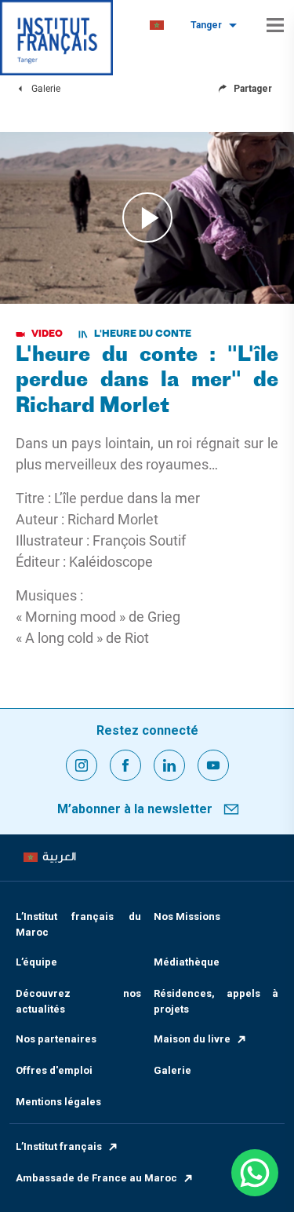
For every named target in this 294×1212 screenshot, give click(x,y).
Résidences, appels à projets (216, 1001)
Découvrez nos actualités (78, 1001)
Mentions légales (58, 1102)
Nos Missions (187, 916)
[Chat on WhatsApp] (254, 1172)
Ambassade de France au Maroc (96, 1178)
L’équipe (36, 962)
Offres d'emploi (54, 1070)
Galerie (172, 1070)
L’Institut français (59, 1146)
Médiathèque (187, 962)
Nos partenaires (56, 1039)
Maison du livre (192, 1039)
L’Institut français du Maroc (78, 924)
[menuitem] (157, 25)
